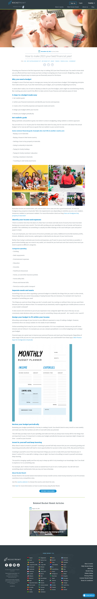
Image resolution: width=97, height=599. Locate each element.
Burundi (53, 560)
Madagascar (55, 573)
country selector (22, 482)
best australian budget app (34, 61)
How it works (59, 7)
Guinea (42, 569)
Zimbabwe (42, 591)
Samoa (53, 582)
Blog (93, 7)
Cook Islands (55, 564)
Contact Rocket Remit (86, 578)
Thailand (54, 587)
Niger (30, 580)
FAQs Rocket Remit (73, 7)
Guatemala (31, 569)
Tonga (30, 589)
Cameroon (31, 562)
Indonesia (31, 571)
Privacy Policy (88, 575)
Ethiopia (42, 567)
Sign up (73, 3)
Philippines (65, 580)
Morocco (31, 578)
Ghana (64, 567)
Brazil (30, 560)
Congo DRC (43, 564)
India (64, 569)
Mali (41, 576)
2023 (25, 61)
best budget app (46, 61)
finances (57, 61)
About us (85, 7)
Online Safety (89, 573)
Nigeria (42, 580)
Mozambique (43, 578)
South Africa (66, 585)
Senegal (65, 582)
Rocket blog (89, 571)
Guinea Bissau (55, 569)
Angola (30, 557)
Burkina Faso (43, 560)
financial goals (64, 61)
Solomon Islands (44, 585)
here (16, 486)
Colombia (65, 562)
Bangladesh (43, 557)
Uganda (42, 589)
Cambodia (65, 560)
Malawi (64, 573)
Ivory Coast (43, 571)
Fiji (52, 567)
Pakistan (54, 580)
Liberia (42, 573)
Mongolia (65, 576)
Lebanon (65, 571)
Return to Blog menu (48, 491)
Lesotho (31, 573)
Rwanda (42, 582)
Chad (41, 562)
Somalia (54, 585)
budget (52, 61)
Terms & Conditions (87, 580)
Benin (53, 557)
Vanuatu (54, 589)
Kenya (53, 571)
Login (80, 3)
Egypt (64, 564)
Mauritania (54, 576)
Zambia (31, 591)
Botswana (65, 557)
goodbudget (72, 61)
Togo (64, 587)
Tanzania (42, 587)
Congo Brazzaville (33, 564)
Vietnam (65, 589)
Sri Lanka (31, 587)
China (53, 562)
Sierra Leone (32, 585)
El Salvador (31, 567)
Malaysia (31, 576)
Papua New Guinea (33, 582)
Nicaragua (65, 578)
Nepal (53, 578)
